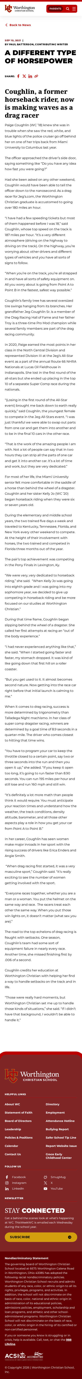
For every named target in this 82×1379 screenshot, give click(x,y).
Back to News (20, 25)
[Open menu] (74, 9)
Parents (55, 8)
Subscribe (20, 1237)
